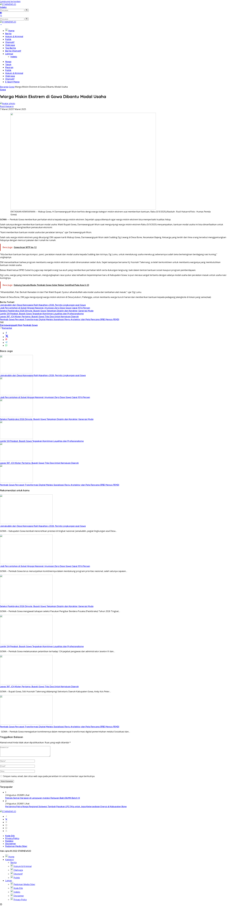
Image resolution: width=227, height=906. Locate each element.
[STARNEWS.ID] (8, 4)
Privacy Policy (12, 838)
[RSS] (6, 830)
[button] (27, 10)
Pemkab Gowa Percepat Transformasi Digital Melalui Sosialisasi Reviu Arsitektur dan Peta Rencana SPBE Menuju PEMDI (59, 319)
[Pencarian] (1, 16)
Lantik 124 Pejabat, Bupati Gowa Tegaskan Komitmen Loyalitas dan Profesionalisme (42, 313)
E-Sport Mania (12, 82)
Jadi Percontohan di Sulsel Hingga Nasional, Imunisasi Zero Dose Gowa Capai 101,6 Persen (45, 308)
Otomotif (9, 42)
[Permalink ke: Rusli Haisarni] (7, 103)
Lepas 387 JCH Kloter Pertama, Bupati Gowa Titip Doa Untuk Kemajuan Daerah (39, 316)
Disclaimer (10, 843)
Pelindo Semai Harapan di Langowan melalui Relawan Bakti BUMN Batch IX (42, 798)
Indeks (3, 7)
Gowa (3, 89)
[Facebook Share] (6, 333)
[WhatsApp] (6, 828)
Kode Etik (10, 835)
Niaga (8, 61)
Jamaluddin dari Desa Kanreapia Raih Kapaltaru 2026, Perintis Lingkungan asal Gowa (43, 305)
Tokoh (8, 64)
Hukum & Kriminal (14, 36)
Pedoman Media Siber (16, 846)
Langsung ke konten (10, 1)
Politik (8, 39)
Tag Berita (10, 48)
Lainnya (9, 53)
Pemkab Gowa (30, 325)
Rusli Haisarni (7, 106)
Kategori (9, 859)
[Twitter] (6, 819)
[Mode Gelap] (1, 13)
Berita (8, 33)
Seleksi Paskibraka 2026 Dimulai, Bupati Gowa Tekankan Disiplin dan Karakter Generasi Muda (46, 310)
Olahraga (10, 45)
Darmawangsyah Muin (11, 325)
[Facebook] (6, 816)
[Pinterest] (6, 822)
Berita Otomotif (13, 51)
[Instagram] (6, 825)
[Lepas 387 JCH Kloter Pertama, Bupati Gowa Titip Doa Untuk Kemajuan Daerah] (16, 460)
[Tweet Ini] (6, 336)
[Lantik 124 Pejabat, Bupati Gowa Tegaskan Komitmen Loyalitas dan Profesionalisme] (16, 438)
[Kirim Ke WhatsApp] (6, 345)
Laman (8, 880)
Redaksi (9, 841)
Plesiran (9, 67)
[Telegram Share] (6, 342)
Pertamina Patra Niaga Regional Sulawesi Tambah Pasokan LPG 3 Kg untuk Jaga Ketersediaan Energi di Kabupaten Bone (66, 806)
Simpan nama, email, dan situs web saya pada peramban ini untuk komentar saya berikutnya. (49, 776)
